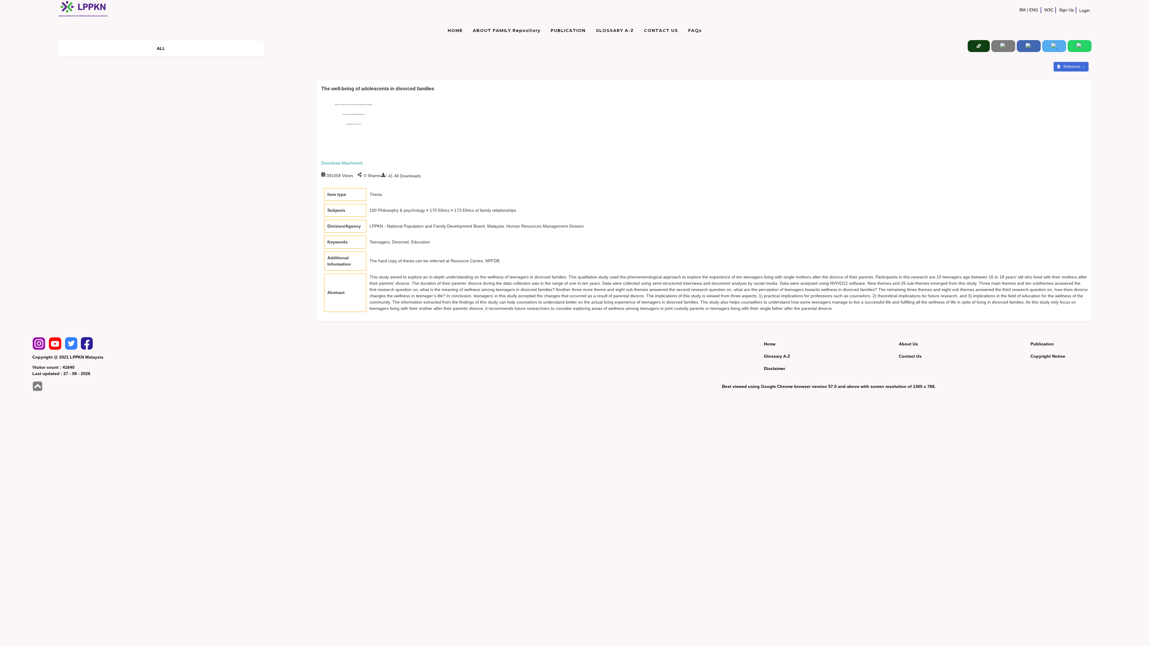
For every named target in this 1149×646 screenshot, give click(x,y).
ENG (1033, 9)
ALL (161, 48)
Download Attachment (342, 163)
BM (1022, 9)
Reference (1072, 67)
